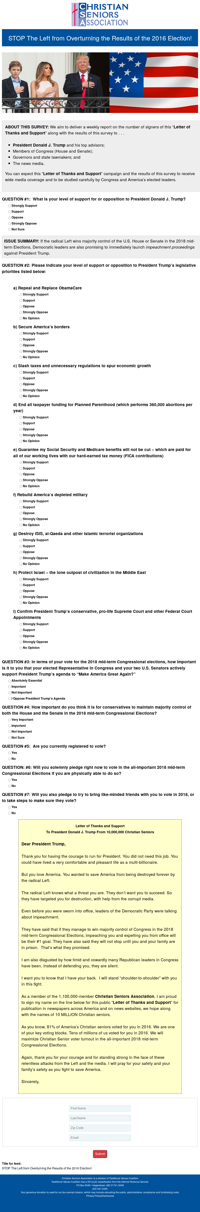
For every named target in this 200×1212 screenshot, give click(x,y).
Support (18, 211)
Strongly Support (24, 205)
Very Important (22, 719)
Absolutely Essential (27, 680)
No (14, 758)
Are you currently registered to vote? (54, 746)
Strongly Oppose (24, 223)
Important (19, 686)
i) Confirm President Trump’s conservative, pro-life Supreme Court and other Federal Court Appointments (102, 614)
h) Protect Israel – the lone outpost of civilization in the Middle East (79, 572)
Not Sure (18, 229)
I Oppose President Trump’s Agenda (38, 698)
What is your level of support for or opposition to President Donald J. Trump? (94, 199)
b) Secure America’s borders (41, 326)
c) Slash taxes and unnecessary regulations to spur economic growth (82, 365)
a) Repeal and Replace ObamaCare (47, 288)
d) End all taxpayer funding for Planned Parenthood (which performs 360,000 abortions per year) (102, 407)
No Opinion (31, 318)
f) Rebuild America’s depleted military (50, 494)
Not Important (22, 692)
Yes (14, 752)
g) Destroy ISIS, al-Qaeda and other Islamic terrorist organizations (78, 533)
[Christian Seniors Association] (100, 14)
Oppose (17, 217)
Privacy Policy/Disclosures (100, 1195)
